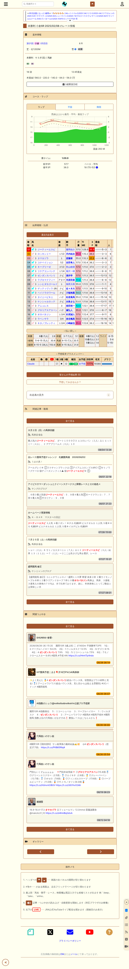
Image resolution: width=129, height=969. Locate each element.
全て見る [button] (70, 421)
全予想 (82, 363)
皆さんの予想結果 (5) (70, 374)
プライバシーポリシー (70, 940)
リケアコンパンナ (46, 271)
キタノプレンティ (46, 323)
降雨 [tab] (99, 107)
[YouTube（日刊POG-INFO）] (89, 932)
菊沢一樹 (70, 271)
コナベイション (45, 262)
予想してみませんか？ (70, 382)
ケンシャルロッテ (46, 301)
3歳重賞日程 (71, 84)
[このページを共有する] (5, 962)
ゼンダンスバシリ (46, 275)
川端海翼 (70, 292)
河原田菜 (70, 279)
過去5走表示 (47, 234)
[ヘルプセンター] (109, 932)
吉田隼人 (70, 262)
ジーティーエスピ (46, 249)
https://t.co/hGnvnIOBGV (42, 785)
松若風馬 (70, 297)
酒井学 (69, 275)
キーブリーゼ (44, 266)
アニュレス (43, 305)
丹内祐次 (70, 253)
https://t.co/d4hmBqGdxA (59, 813)
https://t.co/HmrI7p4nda (81, 655)
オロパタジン (44, 314)
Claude (30, 363)
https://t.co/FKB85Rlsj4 (53, 747)
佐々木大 (70, 288)
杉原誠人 (70, 314)
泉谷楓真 (70, 318)
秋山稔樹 (70, 266)
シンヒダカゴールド (47, 284)
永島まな (70, 301)
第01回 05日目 (37, 43)
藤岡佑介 (70, 249)
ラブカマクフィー (46, 279)
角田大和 (70, 284)
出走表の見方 (37, 395)
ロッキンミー (44, 253)
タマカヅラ (43, 258)
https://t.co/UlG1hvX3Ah (68, 785)
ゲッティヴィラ (45, 288)
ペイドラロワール (46, 292)
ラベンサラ (43, 318)
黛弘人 (69, 310)
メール (74, 954)
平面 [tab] (70, 107)
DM (62, 954)
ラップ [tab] (41, 107)
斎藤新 (69, 258)
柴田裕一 (70, 305)
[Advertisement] (70, 193)
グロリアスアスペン (47, 310)
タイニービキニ (45, 297)
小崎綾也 (70, 323)
